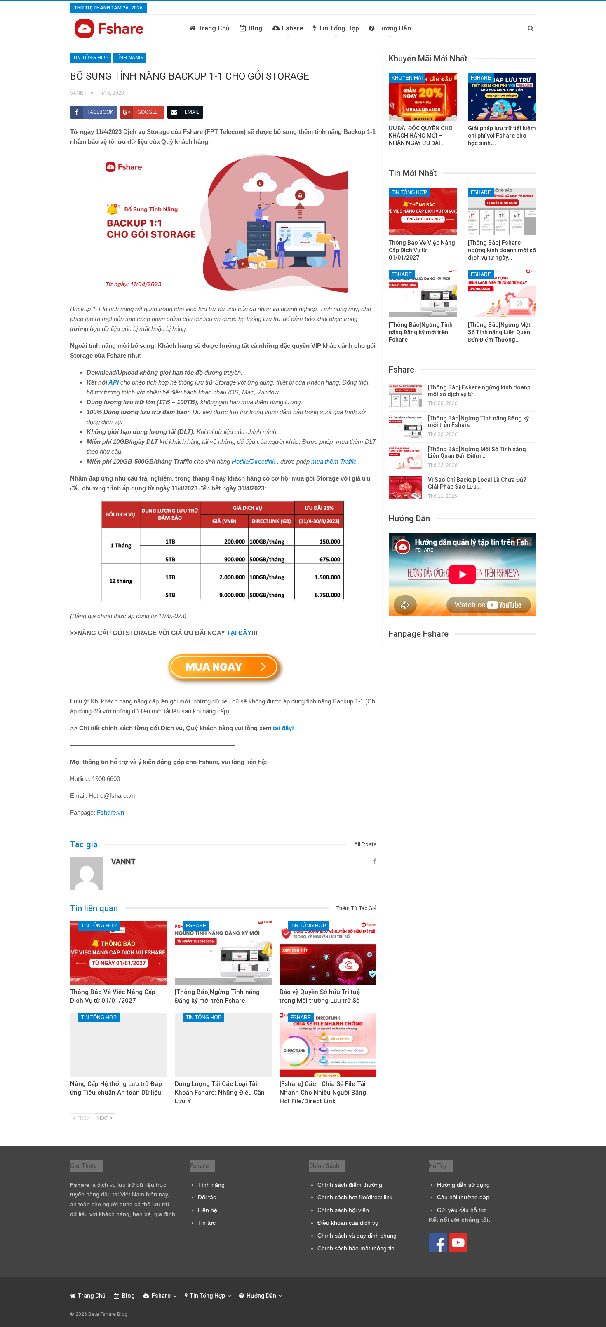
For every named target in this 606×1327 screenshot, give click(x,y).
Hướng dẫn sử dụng (463, 1185)
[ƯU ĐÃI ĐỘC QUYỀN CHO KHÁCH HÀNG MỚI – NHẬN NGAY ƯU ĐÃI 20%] (423, 97)
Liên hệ (207, 1210)
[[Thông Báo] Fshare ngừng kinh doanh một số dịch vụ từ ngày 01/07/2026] (502, 211)
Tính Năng (129, 58)
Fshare (292, 28)
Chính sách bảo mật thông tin (356, 1248)
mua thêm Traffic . (335, 461)
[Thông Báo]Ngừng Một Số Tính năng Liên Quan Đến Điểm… (477, 453)
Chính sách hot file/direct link (354, 1197)
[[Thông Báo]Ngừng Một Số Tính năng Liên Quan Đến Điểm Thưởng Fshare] (502, 293)
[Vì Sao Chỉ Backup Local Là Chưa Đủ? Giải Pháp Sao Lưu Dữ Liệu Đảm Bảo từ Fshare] (405, 487)
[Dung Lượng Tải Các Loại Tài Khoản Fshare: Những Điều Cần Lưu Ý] (223, 1045)
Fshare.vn (110, 812)
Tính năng (211, 1185)
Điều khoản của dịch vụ (347, 1222)
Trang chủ (214, 28)
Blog (256, 28)
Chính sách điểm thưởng (349, 1185)
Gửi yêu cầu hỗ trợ (461, 1210)
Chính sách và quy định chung (357, 1235)
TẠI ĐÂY (239, 632)
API (113, 382)
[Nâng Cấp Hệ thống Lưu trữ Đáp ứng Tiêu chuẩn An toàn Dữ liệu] (118, 1045)
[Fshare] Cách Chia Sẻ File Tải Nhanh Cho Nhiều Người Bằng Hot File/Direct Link (323, 1092)
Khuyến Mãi (407, 78)
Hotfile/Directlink (254, 461)
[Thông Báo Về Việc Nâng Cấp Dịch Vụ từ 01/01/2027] (118, 953)
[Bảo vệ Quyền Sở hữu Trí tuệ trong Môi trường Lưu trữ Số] (328, 953)
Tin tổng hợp (339, 28)
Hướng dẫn (394, 28)
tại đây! (283, 727)
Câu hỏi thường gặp (463, 1197)
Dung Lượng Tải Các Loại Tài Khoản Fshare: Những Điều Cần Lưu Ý (220, 1092)
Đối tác (207, 1197)
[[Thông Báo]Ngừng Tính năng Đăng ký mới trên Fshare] (223, 953)
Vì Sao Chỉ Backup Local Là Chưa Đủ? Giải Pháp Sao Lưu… (477, 483)
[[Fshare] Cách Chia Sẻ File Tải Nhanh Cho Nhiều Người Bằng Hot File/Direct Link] (328, 1045)
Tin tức (207, 1222)
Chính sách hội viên (343, 1210)
